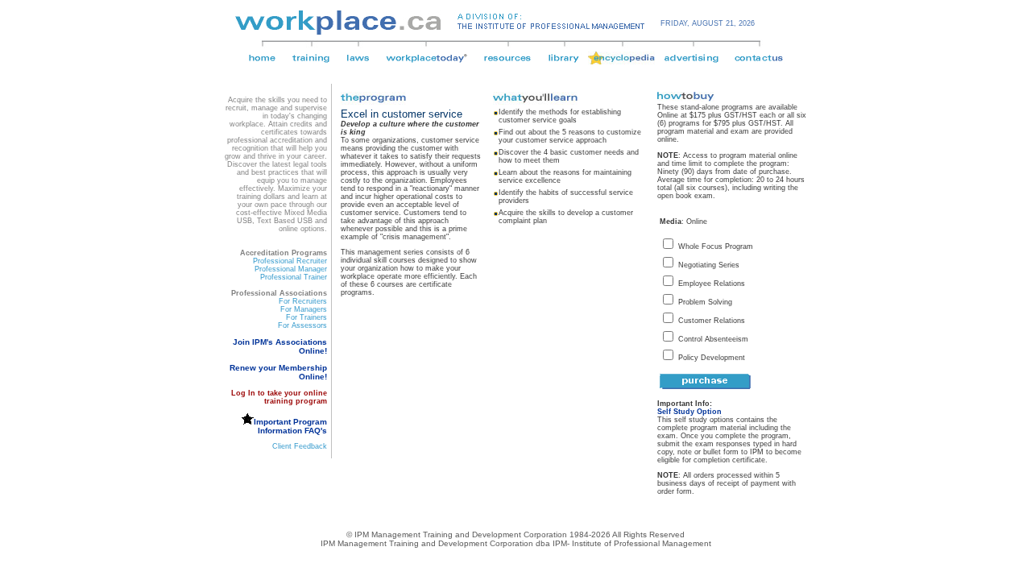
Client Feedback (299, 446)
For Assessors (302, 325)
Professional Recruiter (290, 261)
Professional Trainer (293, 277)
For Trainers (306, 317)
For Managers (303, 309)
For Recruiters (303, 301)
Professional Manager (291, 269)
